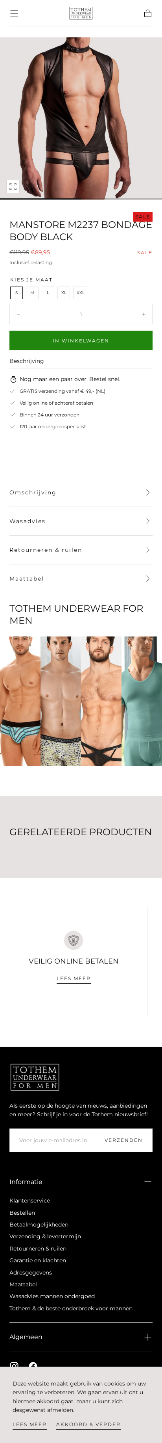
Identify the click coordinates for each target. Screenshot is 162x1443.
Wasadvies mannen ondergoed (52, 1296)
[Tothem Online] (35, 1077)
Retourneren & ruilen (37, 1248)
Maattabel (23, 1284)
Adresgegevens (30, 1272)
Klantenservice (29, 1200)
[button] (14, 13)
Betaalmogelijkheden (38, 1224)
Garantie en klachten (37, 1260)
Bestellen (22, 1212)
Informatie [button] (25, 1182)
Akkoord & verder (88, 1424)
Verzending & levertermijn (45, 1236)
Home (16, 31)
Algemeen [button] (25, 1337)
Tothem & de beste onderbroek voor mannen (71, 1308)
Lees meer (30, 1424)
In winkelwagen (81, 341)
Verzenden (124, 1140)
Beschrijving (26, 361)
